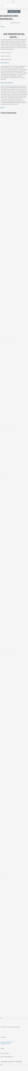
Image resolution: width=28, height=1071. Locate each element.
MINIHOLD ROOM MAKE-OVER (11, 743)
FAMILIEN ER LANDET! (8, 788)
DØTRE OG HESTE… (7, 699)
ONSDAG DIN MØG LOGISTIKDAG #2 (13, 564)
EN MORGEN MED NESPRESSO (11, 922)
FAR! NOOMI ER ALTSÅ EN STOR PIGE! (14, 205)
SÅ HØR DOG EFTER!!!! (8, 249)
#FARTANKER (4, 247)
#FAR (2, 157)
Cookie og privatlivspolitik (6, 1042)
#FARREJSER (4, 651)
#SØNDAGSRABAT (7, 832)
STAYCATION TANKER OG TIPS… (12, 609)
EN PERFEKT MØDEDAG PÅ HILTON (13, 293)
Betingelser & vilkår (5, 1043)
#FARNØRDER (4, 741)
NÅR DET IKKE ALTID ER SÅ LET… (12, 520)
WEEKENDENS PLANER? (9, 384)
